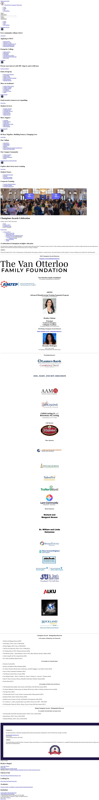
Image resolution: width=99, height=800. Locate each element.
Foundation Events (7, 226)
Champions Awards (13, 238)
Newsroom (3, 775)
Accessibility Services (8, 111)
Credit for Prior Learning (8, 86)
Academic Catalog (7, 91)
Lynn (19, 775)
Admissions (20, 769)
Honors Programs (7, 79)
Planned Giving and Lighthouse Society (14, 235)
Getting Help (6, 122)
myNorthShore (6, 11)
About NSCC (6, 143)
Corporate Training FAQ (8, 186)
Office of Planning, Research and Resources (12, 147)
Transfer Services (7, 110)
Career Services (6, 112)
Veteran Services (6, 114)
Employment (13, 792)
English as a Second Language (9, 78)
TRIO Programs (6, 126)
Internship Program (7, 80)
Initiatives (5, 146)
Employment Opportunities (9, 149)
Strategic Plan (6, 145)
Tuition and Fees (6, 52)
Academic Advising (7, 108)
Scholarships (6, 54)
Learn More (3, 137)
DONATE (3, 249)
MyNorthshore (6, 25)
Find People (9, 781)
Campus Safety (6, 156)
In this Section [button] (4, 229)
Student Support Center (8, 124)
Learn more (3, 35)
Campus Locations (7, 154)
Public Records (6, 794)
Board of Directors (10, 239)
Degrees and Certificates (8, 74)
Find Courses (3, 781)
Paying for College (28, 769)
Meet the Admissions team (8, 45)
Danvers (16, 775)
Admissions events (7, 42)
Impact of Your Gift (10, 233)
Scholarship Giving (10, 234)
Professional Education (8, 174)
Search (2, 16)
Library (4, 92)
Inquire (4, 8)
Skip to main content (5, 1)
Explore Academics (5, 68)
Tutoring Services (7, 113)
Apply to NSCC (6, 41)
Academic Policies (7, 88)
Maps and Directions (10, 775)
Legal (2, 794)
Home (4, 223)
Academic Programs (14, 769)
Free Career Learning (7, 177)
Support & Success (36, 769)
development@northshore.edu (12, 735)
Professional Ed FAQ (7, 178)
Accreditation (6, 89)
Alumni (4, 158)
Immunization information (8, 46)
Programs (5, 176)
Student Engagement (7, 157)
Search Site (14, 781)
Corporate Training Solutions (9, 184)
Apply (4, 7)
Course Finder (6, 75)
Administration (6, 144)
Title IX (9, 792)
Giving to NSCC (6, 225)
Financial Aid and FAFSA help (9, 56)
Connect (7, 766)
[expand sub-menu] (2, 29)
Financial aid (6, 53)
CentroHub (5, 120)
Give (4, 9)
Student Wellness (7, 121)
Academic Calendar (7, 87)
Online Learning (6, 76)
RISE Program (6, 125)
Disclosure (12, 794)
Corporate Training (19, 787)
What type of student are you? (9, 43)
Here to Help (6, 58)
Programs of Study (4, 787)
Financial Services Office (8, 55)
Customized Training (7, 185)
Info (4, 766)
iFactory (9, 797)
